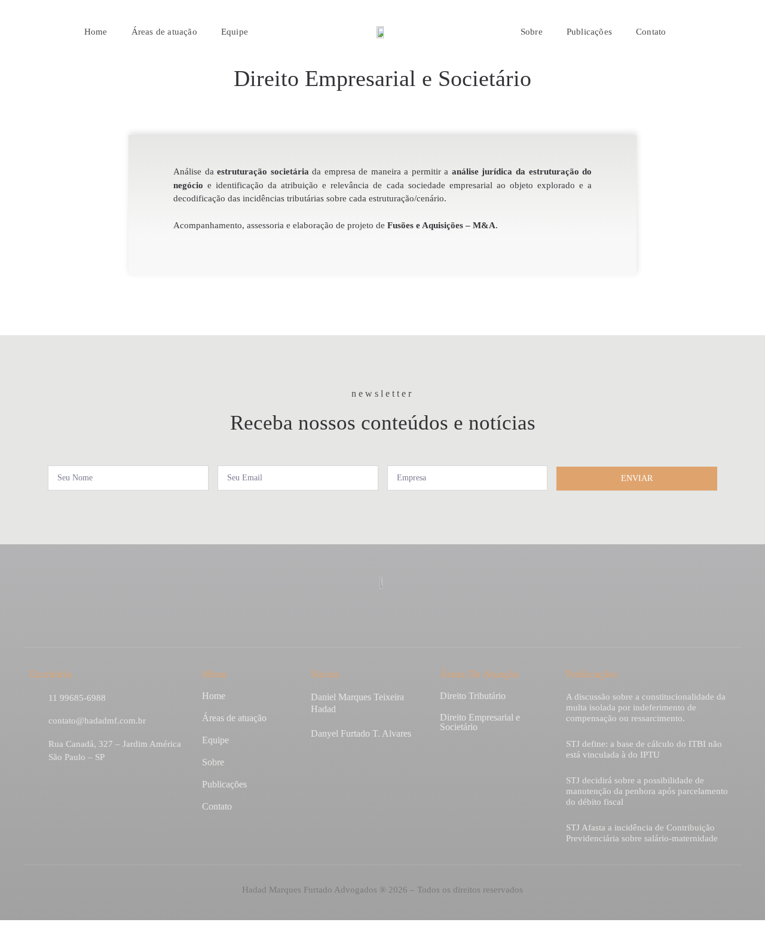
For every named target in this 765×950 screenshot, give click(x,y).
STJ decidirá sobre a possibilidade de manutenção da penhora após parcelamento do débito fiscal (647, 791)
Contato (651, 31)
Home (96, 31)
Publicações (589, 31)
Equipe (234, 31)
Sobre (532, 31)
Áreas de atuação (164, 31)
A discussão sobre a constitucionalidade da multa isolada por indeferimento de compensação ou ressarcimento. (646, 707)
